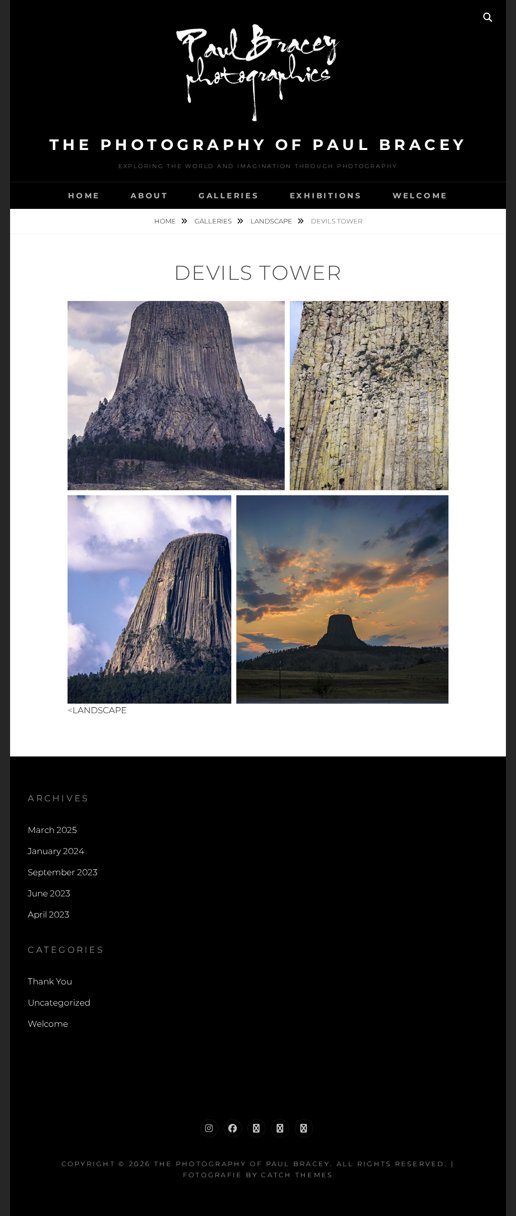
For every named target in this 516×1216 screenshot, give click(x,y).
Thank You (50, 981)
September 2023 (62, 872)
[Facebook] (233, 1128)
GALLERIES (229, 195)
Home (84, 195)
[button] (176, 395)
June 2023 (49, 893)
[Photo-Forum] (256, 1128)
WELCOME (420, 195)
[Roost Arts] (304, 1128)
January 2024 (56, 851)
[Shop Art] (280, 1128)
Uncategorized (59, 1003)
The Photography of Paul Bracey (258, 144)
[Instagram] (209, 1128)
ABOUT (149, 195)
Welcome (48, 1024)
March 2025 (52, 830)
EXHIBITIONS (326, 195)
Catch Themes (297, 1175)
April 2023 (48, 914)
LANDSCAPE (272, 221)
